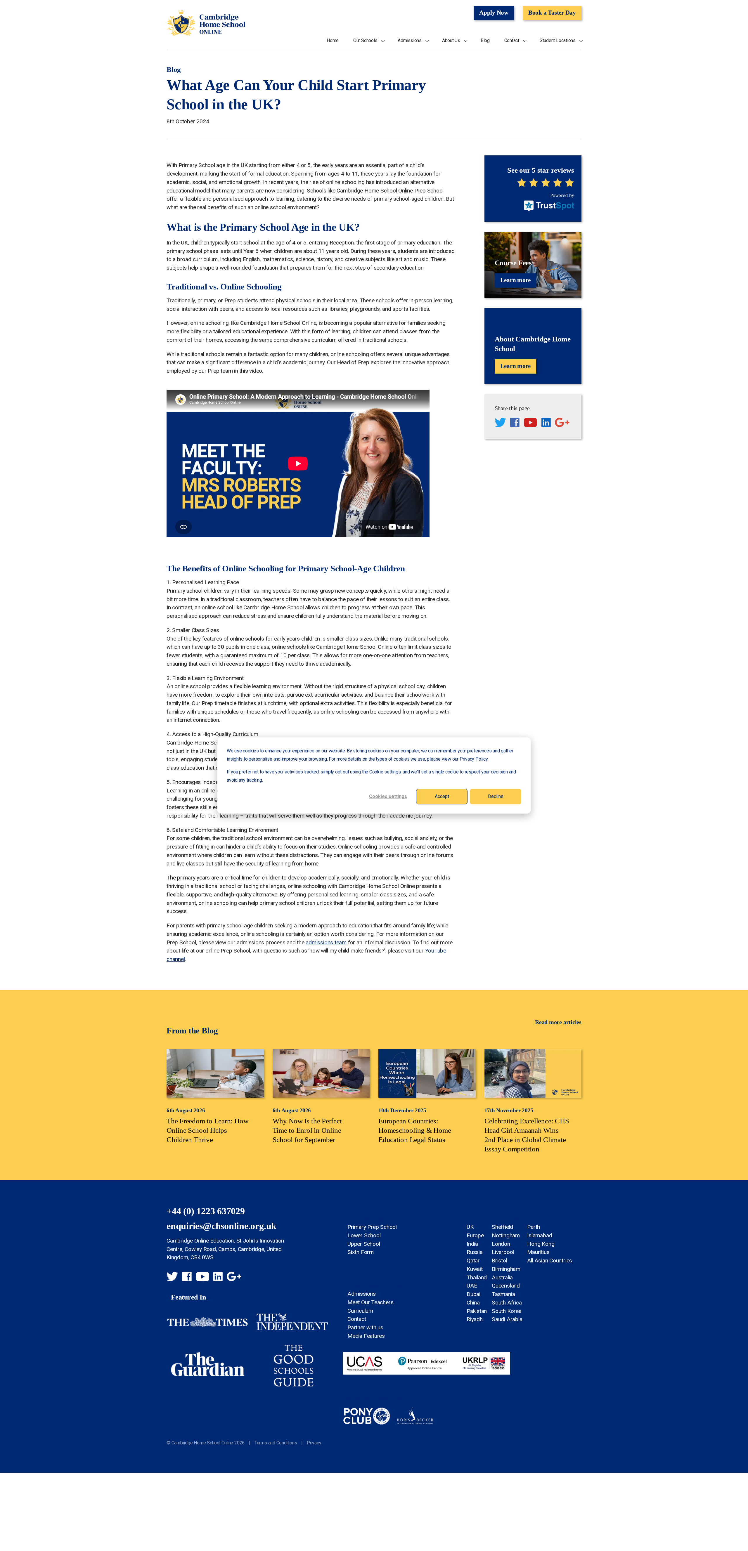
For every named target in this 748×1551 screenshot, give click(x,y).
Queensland (506, 1285)
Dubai (473, 1294)
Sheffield (502, 1227)
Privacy (314, 1443)
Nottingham (506, 1235)
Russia (475, 1252)
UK (470, 1227)
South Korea (507, 1311)
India (472, 1244)
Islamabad (539, 1235)
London (501, 1244)
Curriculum (360, 1310)
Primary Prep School (372, 1227)
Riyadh (475, 1319)
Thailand (477, 1277)
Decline (495, 796)
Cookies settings (388, 796)
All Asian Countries (549, 1260)
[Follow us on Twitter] (500, 423)
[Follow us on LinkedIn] (545, 423)
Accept (442, 796)
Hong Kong (540, 1244)
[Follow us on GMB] (562, 423)
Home (333, 40)
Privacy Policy (474, 759)
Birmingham (506, 1269)
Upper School (363, 1244)
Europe (475, 1235)
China (473, 1302)
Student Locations (558, 40)
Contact (511, 40)
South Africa (507, 1302)
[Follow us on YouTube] (530, 423)
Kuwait (475, 1269)
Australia (502, 1277)
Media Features (366, 1336)
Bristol (499, 1260)
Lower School (363, 1235)
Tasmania (503, 1294)
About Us (451, 40)
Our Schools (365, 40)
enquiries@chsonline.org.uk (221, 1226)
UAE (472, 1285)
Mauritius (538, 1252)
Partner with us (365, 1327)
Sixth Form (360, 1252)
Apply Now (493, 12)
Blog (485, 40)
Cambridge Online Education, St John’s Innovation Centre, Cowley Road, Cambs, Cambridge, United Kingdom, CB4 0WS (225, 1249)
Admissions (410, 40)
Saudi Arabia (507, 1319)
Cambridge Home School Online (206, 23)
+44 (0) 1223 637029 (206, 1211)
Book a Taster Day (552, 12)
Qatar (473, 1260)
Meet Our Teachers (370, 1302)
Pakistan (477, 1311)
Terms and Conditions (275, 1443)
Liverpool (503, 1252)
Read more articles (558, 1022)
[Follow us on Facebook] (515, 423)
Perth (533, 1227)
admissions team (326, 942)
